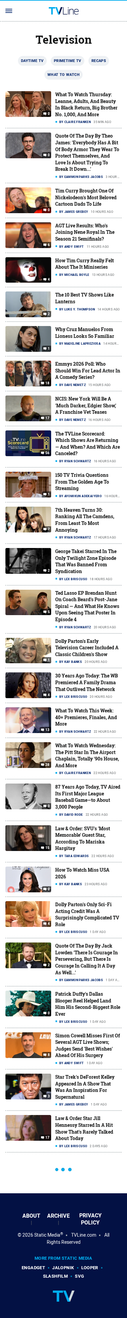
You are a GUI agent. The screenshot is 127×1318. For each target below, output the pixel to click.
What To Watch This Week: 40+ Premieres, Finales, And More (86, 717)
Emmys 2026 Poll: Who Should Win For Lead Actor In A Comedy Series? (87, 370)
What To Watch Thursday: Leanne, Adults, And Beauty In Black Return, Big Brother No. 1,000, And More (86, 104)
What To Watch (63, 74)
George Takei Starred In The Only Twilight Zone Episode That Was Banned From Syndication (86, 561)
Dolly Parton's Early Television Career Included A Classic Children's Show (87, 647)
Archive (58, 1216)
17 (47, 418)
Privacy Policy (90, 1219)
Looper (89, 1267)
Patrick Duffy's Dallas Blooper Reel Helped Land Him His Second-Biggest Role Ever (87, 1004)
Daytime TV (32, 60)
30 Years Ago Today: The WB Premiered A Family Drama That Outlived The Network (86, 682)
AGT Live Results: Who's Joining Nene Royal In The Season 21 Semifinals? (84, 232)
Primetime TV (67, 60)
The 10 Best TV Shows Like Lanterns (84, 298)
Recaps (98, 60)
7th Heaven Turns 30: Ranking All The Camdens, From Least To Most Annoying (84, 520)
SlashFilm (55, 1276)
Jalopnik (63, 1267)
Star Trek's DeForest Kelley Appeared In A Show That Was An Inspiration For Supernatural (84, 1087)
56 (47, 452)
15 (47, 847)
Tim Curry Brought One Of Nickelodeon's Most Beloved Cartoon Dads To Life (86, 197)
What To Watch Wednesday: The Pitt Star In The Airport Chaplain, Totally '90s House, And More (87, 755)
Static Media (47, 1235)
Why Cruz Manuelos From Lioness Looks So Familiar (84, 332)
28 (47, 765)
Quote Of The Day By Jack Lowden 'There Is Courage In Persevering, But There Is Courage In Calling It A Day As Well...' (86, 958)
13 (47, 730)
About (31, 1216)
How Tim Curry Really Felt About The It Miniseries (84, 263)
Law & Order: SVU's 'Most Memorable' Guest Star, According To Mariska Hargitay (82, 838)
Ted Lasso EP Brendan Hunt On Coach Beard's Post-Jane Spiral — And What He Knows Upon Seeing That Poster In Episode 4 (87, 606)
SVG (79, 1276)
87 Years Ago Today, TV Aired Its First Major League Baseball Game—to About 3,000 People (87, 797)
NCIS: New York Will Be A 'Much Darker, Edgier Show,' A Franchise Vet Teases (85, 405)
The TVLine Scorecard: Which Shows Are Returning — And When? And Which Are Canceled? (87, 443)
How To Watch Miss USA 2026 (82, 873)
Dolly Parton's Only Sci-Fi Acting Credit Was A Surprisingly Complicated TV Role (87, 914)
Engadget (33, 1267)
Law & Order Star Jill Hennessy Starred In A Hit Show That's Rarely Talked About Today (84, 1128)
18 (47, 383)
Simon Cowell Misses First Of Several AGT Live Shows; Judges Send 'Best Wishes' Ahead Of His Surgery (87, 1045)
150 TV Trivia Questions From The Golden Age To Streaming (82, 481)
